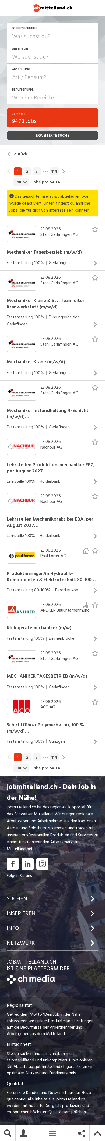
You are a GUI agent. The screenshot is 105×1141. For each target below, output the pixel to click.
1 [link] (18, 171)
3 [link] (37, 171)
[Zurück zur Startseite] (31, 982)
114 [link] (54, 171)
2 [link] (27, 171)
